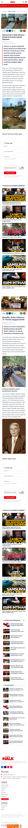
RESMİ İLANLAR (4, 794)
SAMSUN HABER (11, 11)
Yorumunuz (7, 156)
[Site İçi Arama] (23, 2)
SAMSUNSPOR (4, 787)
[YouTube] (11, 767)
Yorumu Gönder (11, 172)
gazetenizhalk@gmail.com (9, 774)
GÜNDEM (3, 788)
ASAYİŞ (2, 790)
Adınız (6, 146)
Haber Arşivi (4, 796)
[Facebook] (2, 767)
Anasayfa (4, 11)
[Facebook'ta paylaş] (7, 31)
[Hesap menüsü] (26, 2)
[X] (5, 767)
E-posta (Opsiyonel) (8, 151)
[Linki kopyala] (15, 31)
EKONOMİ (3, 792)
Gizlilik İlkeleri (4, 806)
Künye (2, 809)
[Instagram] (8, 767)
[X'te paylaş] (10, 31)
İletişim (3, 807)
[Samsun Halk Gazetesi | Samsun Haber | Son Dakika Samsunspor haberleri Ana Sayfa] (12, 2)
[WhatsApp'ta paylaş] (12, 31)
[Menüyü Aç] (2, 2)
